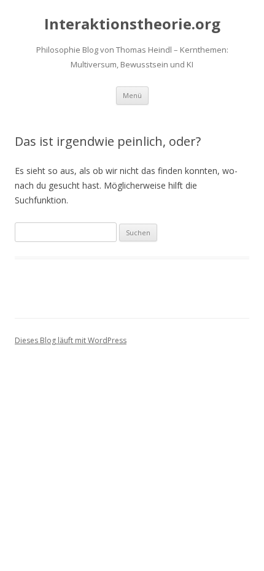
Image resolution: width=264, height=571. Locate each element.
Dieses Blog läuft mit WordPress (70, 340)
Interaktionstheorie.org (132, 24)
